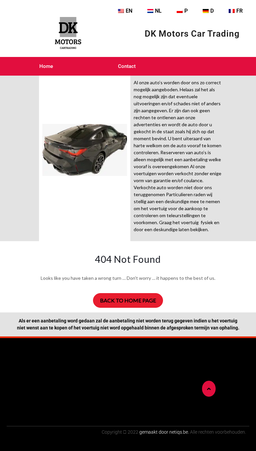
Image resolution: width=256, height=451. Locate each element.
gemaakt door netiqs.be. (164, 432)
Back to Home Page (128, 300)
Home (46, 66)
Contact (127, 66)
